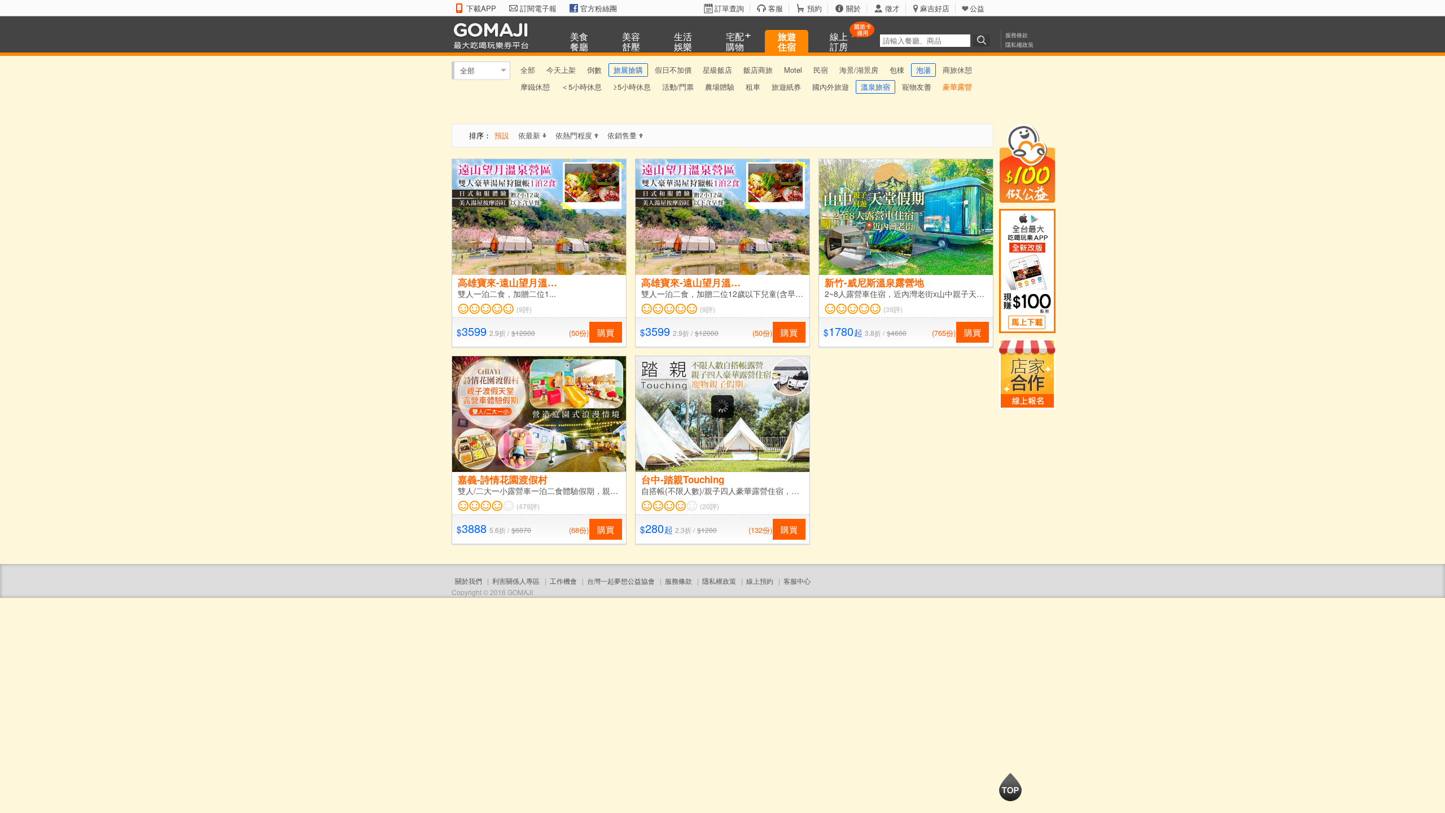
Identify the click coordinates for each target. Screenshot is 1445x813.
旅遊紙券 (786, 86)
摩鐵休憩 (535, 86)
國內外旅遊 (830, 86)
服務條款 (1016, 35)
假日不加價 (673, 69)
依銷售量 (622, 135)
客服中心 (797, 580)
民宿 (820, 69)
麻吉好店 (934, 8)
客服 (775, 8)
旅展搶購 (628, 69)
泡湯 (923, 69)
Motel (793, 69)
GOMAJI (494, 35)
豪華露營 (957, 86)
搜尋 (983, 40)
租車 (753, 86)
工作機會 (563, 580)
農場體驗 (719, 86)
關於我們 (468, 580)
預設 (501, 135)
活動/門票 (678, 86)
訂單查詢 (729, 8)
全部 (467, 70)
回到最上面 (1010, 787)
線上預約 (759, 580)
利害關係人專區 (516, 580)
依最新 (529, 135)
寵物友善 (916, 86)
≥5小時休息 (632, 86)
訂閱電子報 (538, 8)
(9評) (524, 309)
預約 (814, 8)
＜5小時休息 (581, 86)
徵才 (892, 8)
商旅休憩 (957, 69)
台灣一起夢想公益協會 (621, 580)
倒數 (594, 69)
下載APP (481, 8)
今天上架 (561, 69)
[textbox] (925, 40)
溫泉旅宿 (875, 86)
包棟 (897, 69)
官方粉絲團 (598, 8)
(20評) (709, 506)
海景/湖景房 (858, 69)
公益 (977, 8)
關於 (853, 8)
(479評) (528, 506)
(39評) (893, 309)
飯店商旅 (758, 69)
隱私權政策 (1019, 45)
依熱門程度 (573, 135)
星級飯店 (717, 69)
